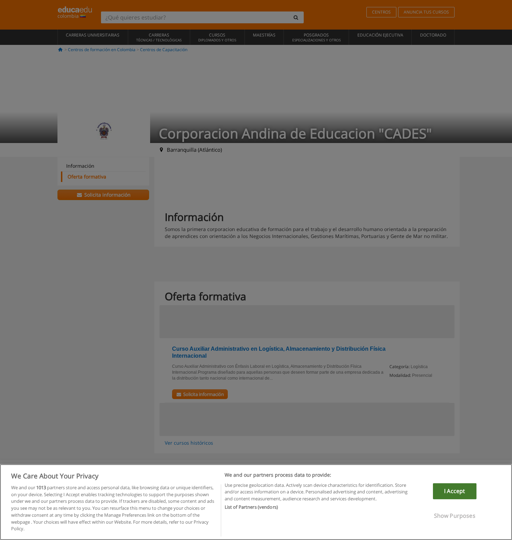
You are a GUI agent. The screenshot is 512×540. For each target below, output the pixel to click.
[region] (256, 502)
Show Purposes (454, 515)
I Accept (454, 491)
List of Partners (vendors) (251, 507)
